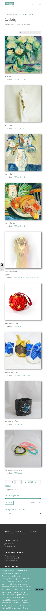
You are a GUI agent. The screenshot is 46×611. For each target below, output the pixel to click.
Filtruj (9, 502)
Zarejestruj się (10, 546)
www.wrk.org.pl (20, 534)
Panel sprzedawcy (11, 560)
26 (36, 482)
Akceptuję (39, 589)
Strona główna (9, 14)
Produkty (18, 14)
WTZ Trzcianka (19, 128)
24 (29, 482)
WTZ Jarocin (18, 424)
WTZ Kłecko (18, 326)
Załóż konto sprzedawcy (13, 558)
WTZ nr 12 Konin (20, 79)
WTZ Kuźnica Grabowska (22, 375)
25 (32, 482)
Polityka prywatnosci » (21, 608)
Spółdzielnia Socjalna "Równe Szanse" (27, 277)
